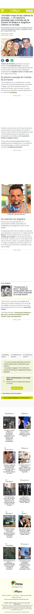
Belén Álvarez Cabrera (7, 34)
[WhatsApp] (12, 60)
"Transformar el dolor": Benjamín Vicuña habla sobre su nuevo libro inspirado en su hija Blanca (22, 291)
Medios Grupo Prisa (17, 587)
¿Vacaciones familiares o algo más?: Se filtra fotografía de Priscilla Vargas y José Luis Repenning (16, 314)
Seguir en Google (17, 388)
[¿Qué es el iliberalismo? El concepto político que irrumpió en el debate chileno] (24, 489)
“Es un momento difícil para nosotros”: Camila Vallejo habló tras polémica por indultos (17, 364)
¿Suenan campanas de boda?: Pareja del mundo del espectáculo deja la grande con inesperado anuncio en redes (9, 469)
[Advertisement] (17, 110)
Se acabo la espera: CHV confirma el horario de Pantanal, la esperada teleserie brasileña (17, 370)
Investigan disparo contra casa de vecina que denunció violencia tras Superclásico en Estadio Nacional (9, 533)
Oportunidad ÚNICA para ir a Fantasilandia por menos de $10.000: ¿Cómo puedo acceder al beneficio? (9, 565)
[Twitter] (7, 60)
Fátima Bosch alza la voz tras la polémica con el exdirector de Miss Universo (24, 433)
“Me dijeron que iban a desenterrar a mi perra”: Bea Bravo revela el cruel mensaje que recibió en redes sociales (9, 501)
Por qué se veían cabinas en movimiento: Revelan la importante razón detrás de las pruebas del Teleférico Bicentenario (9, 435)
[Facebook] (3, 60)
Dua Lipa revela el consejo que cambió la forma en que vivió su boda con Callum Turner (25, 531)
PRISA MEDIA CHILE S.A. (11, 603)
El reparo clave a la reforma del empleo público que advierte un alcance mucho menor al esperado (25, 468)
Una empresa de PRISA (17, 583)
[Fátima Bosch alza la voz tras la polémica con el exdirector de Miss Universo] (24, 423)
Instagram (13, 92)
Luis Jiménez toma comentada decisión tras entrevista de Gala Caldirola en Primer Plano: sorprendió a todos (24, 565)
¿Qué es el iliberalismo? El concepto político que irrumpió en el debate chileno (24, 499)
